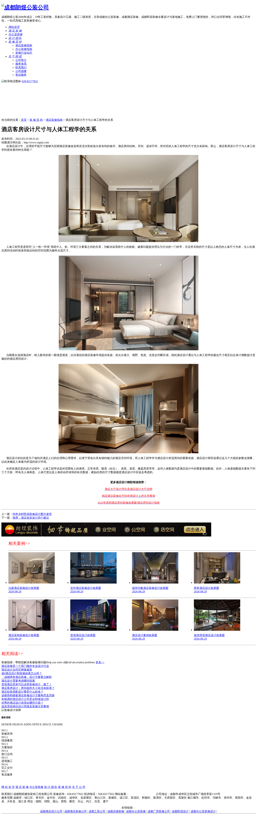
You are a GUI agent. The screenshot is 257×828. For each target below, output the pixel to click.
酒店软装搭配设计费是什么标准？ (22, 691)
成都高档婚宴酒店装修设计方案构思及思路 (28, 695)
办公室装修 (15, 34)
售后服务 (21, 74)
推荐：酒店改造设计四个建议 (31, 517)
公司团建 (21, 71)
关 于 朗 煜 (15, 56)
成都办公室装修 (136, 811)
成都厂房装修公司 (159, 811)
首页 (24, 119)
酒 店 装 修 (15, 30)
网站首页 (14, 27)
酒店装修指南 (23, 45)
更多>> (100, 662)
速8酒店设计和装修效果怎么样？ (21, 673)
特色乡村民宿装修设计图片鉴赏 (32, 514)
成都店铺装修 (115, 811)
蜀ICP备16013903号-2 (142, 794)
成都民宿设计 (180, 811)
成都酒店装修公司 (75, 811)
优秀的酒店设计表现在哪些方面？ (22, 702)
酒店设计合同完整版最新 (16, 669)
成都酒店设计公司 (51, 811)
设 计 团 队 (15, 38)
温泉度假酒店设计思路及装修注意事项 (25, 706)
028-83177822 (30, 81)
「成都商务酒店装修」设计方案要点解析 (26, 677)
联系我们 (21, 67)
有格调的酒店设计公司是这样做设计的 (25, 699)
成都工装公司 (97, 811)
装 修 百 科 (15, 41)
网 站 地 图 (128, 790)
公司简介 (21, 60)
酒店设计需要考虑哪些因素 (18, 680)
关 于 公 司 (78, 787)
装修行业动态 (23, 52)
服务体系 (21, 63)
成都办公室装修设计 (203, 811)
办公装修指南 (23, 49)
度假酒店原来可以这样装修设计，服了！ (26, 684)
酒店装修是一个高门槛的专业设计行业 (25, 665)
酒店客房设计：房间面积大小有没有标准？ (28, 688)
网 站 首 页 (8, 787)
